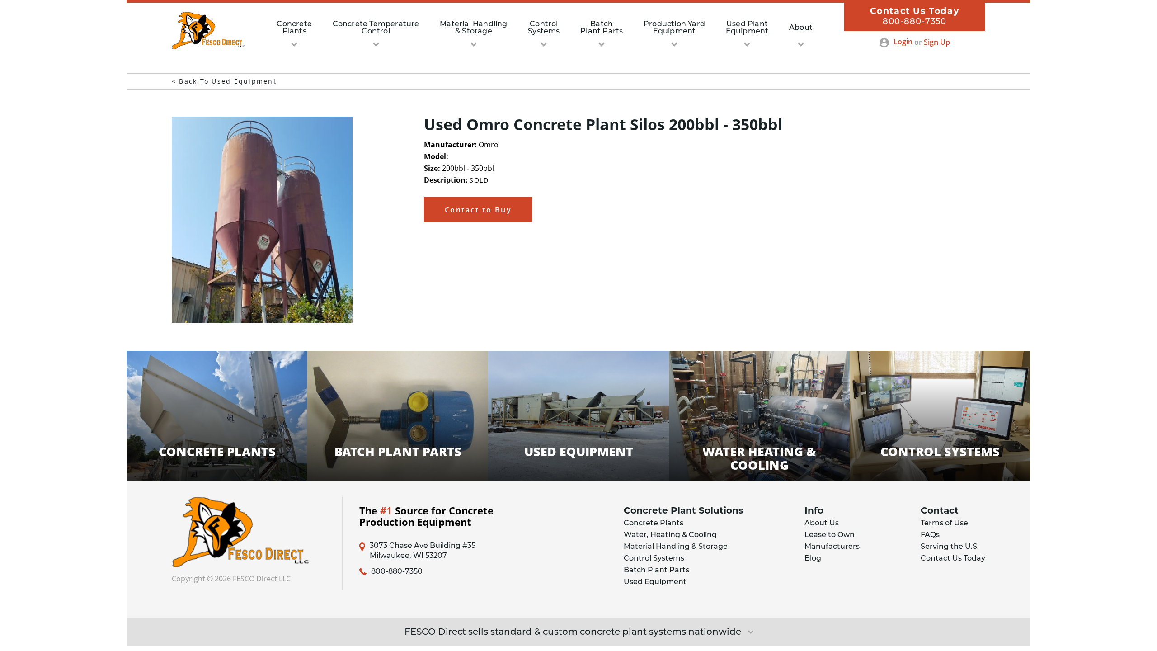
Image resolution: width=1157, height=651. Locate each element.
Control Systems (654, 558)
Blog (812, 558)
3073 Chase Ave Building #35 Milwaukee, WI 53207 (422, 550)
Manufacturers (832, 546)
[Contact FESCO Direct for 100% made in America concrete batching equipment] (208, 47)
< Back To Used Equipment (224, 81)
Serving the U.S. (950, 546)
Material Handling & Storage (676, 546)
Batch (601, 27)
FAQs (930, 534)
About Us (821, 523)
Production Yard (674, 27)
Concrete (294, 27)
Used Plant (747, 27)
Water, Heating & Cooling (670, 534)
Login (903, 42)
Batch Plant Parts (656, 570)
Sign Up (937, 42)
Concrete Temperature (376, 27)
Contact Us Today (953, 558)
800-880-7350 (397, 571)
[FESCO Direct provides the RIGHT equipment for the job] (249, 532)
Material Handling (473, 27)
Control (544, 27)
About (801, 27)
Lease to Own (829, 534)
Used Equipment (655, 581)
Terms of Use (944, 523)
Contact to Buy (478, 210)
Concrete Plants (653, 523)
